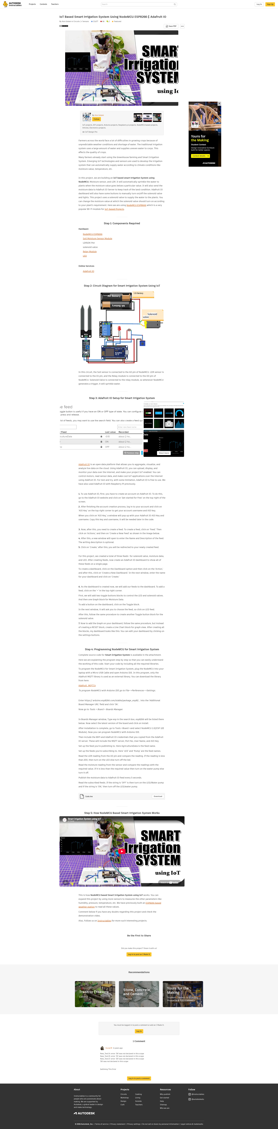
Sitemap (163, 1104)
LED (85, 255)
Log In (259, 4)
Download (158, 796)
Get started (164, 1097)
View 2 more (164, 453)
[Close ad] (219, 104)
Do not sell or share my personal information (160, 1124)
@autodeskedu (198, 1099)
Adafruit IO (88, 271)
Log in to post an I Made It (139, 954)
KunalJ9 (109, 1048)
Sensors (85, 21)
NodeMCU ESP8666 (136, 205)
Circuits (77, 21)
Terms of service (101, 1124)
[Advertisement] (205, 134)
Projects (32, 4)
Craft (122, 1104)
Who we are (164, 1108)
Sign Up (270, 4)
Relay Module (90, 251)
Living (137, 1097)
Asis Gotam (66, 21)
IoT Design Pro (91, 132)
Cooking (138, 1094)
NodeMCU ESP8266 (92, 234)
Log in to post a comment (139, 1078)
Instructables (104, 920)
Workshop (125, 1097)
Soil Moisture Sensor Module (97, 238)
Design (123, 1101)
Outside (138, 1101)
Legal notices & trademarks (192, 1124)
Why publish (165, 1094)
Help (162, 1101)
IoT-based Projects (114, 209)
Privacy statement (117, 1124)
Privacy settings (134, 1124)
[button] (182, 26)
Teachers (55, 4)
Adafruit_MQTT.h (87, 685)
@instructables (198, 1094)
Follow (96, 119)
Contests (43, 4)
